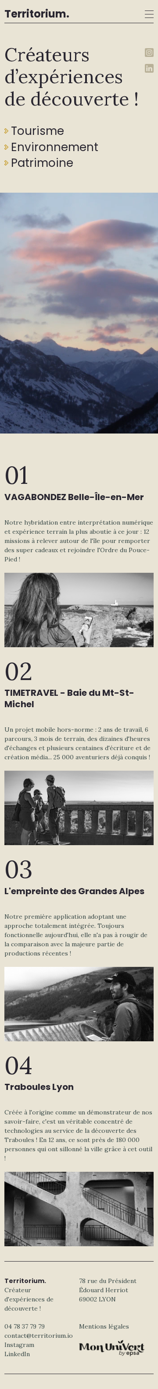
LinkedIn (17, 1354)
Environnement (54, 147)
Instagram (19, 1345)
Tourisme (37, 131)
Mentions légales (104, 1326)
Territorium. (36, 14)
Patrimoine (42, 163)
